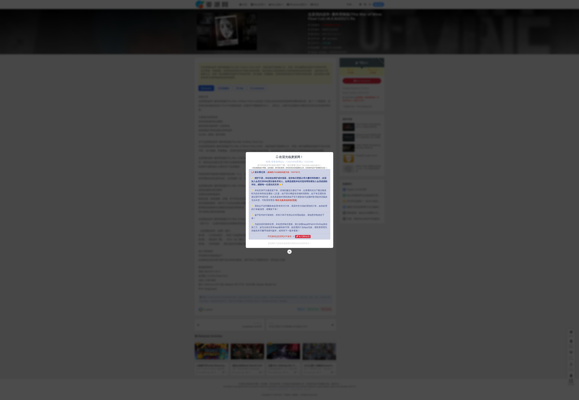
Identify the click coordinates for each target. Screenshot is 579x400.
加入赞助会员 (304, 236)
